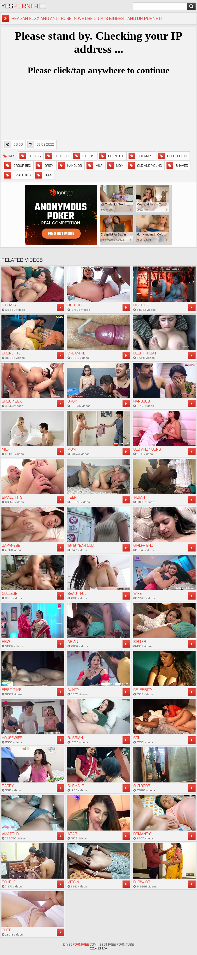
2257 (93, 948)
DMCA (102, 948)
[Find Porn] (191, 6)
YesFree (23, 6)
